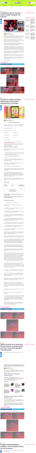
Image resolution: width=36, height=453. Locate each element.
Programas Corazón (30, 5)
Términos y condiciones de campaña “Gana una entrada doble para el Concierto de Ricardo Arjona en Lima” (18, 316)
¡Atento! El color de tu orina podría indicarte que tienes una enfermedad (6, 90)
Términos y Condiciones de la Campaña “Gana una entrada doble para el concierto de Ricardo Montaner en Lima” (12, 325)
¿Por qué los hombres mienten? (6, 435)
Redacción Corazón (8, 33)
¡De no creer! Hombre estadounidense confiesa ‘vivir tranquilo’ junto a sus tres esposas (18, 416)
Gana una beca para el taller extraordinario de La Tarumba (6, 316)
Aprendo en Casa (13, 0)
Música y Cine (16, 389)
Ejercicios (6, 62)
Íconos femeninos (6, 389)
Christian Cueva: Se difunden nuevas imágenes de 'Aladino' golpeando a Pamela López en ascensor (32, 34)
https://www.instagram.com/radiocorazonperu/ (10, 143)
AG (9, 407)
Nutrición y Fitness (4, 11)
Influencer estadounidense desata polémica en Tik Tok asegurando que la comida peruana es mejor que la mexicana (18, 71)
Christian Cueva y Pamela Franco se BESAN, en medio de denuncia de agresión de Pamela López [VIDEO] (32, 26)
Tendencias (18, 413)
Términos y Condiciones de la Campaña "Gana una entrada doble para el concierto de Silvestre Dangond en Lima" (6, 335)
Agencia (3, 407)
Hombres (12, 5)
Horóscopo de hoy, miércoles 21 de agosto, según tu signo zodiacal (33, 30)
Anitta (20, 378)
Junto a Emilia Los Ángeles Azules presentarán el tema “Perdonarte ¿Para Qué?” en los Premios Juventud (18, 391)
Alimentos (4, 62)
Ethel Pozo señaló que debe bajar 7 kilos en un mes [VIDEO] (6, 71)
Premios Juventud (7, 407)
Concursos (20, 5)
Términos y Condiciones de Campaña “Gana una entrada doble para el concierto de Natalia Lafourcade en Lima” (18, 335)
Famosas (4, 5)
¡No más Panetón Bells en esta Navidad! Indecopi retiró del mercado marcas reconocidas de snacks (18, 90)
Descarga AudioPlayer (18, 0)
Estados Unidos (15, 450)
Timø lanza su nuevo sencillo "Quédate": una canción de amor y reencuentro (18, 435)
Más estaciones (22, 0)
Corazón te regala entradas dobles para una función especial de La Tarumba (6, 416)
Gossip (18, 68)
